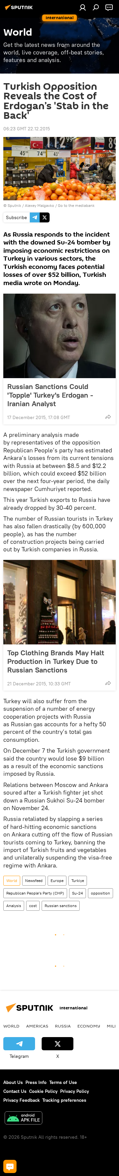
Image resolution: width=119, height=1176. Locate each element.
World (11, 880)
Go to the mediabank (76, 205)
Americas (37, 1026)
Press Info (36, 1082)
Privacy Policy (74, 1091)
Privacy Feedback (21, 1100)
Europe (57, 880)
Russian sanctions (61, 905)
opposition (100, 893)
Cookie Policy (43, 1091)
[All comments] (10, 1166)
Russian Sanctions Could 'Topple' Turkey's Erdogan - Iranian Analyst (50, 395)
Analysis (13, 905)
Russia (63, 1026)
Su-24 (77, 893)
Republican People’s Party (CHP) (35, 893)
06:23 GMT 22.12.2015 (26, 129)
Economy (88, 1026)
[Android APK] (23, 1118)
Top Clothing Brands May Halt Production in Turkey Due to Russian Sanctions (55, 661)
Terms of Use (63, 1082)
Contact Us (14, 1091)
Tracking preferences (64, 1100)
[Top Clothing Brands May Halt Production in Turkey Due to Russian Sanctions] (59, 602)
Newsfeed (34, 880)
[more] (108, 416)
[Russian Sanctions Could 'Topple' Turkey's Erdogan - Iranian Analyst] (59, 336)
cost (33, 905)
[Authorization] (82, 7)
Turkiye (77, 880)
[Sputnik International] (19, 10)
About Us (13, 1082)
